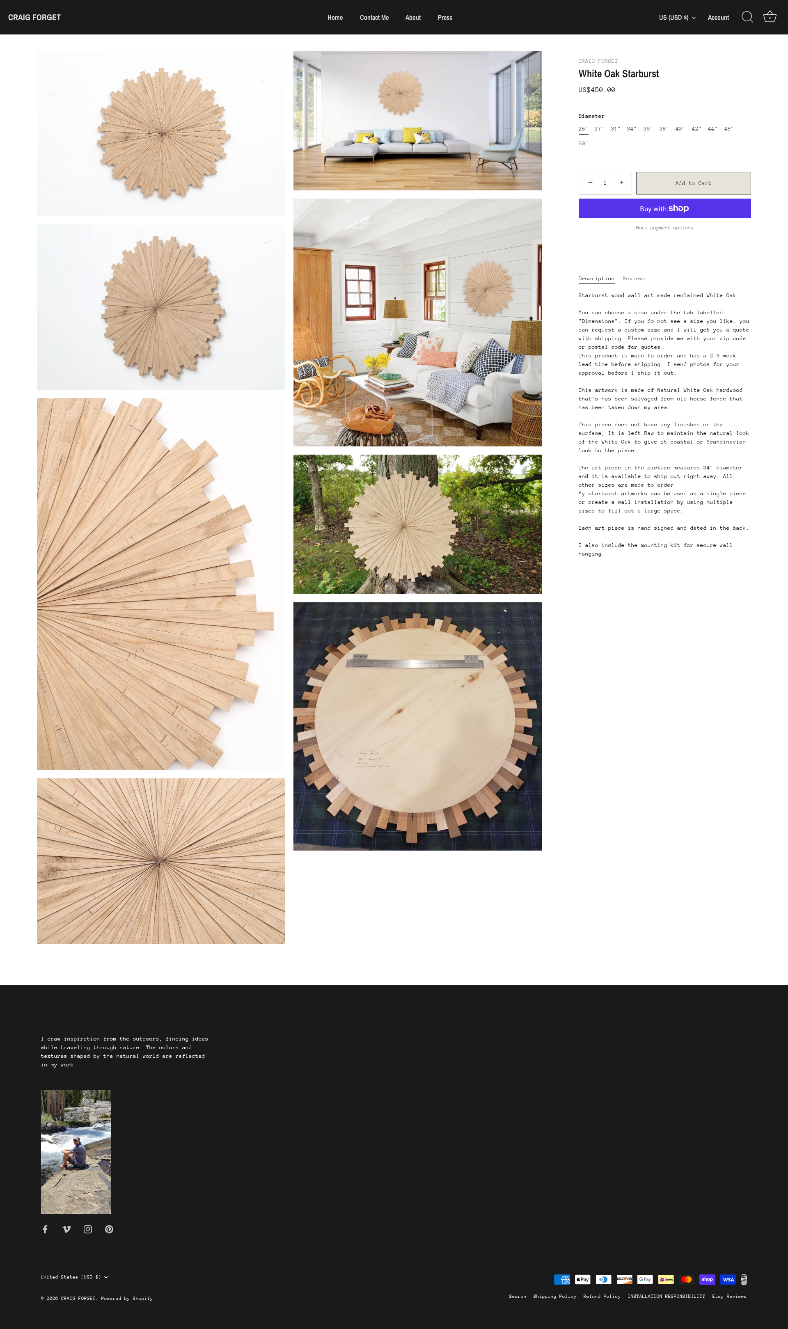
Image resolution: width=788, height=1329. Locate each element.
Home (335, 17)
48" (729, 128)
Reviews (634, 278)
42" (697, 128)
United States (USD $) (71, 1277)
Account (718, 17)
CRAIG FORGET (34, 17)
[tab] (601, 278)
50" (584, 143)
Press (445, 17)
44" (713, 128)
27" (600, 128)
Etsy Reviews (729, 1296)
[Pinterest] (109, 1229)
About (413, 17)
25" (584, 128)
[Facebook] (45, 1229)
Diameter (592, 116)
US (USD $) (673, 17)
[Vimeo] (66, 1229)
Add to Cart (694, 183)
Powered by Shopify (127, 1298)
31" (616, 128)
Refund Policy (602, 1296)
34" (632, 128)
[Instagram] (88, 1229)
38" (664, 128)
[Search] (747, 17)
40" (680, 128)
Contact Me (374, 17)
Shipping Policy (555, 1296)
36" (648, 128)
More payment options (665, 227)
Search (518, 1296)
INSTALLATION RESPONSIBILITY (667, 1296)
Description (597, 278)
